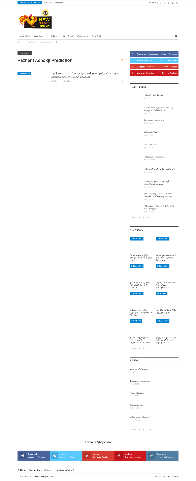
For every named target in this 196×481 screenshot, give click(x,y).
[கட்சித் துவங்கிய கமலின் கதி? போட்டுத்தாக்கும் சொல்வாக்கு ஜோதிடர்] (167, 245)
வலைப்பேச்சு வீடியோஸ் (65, 470)
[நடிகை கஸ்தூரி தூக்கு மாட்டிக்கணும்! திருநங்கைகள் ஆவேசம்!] (141, 327)
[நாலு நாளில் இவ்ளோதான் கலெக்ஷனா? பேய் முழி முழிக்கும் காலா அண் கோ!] (167, 327)
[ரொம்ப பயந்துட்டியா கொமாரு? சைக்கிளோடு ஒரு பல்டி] (136, 184)
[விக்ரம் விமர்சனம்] (136, 135)
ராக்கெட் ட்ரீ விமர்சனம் (153, 95)
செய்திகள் (39, 36)
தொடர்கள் (96, 36)
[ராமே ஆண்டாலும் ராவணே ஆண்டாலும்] (136, 172)
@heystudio (104, 442)
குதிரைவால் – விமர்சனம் (154, 157)
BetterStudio (173, 476)
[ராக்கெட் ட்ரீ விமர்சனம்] (136, 98)
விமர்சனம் (54, 36)
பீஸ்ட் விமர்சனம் (150, 144)
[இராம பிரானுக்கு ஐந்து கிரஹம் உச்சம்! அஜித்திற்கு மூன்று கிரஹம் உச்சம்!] (141, 245)
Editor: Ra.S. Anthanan (53, 2)
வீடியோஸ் (81, 36)
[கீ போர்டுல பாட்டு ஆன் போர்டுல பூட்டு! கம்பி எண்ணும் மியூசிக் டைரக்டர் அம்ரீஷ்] (136, 209)
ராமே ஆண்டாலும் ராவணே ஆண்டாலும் (159, 169)
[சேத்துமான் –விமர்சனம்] (136, 123)
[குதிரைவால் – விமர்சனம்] (136, 160)
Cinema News (24, 74)
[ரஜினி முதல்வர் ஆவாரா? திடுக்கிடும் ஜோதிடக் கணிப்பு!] (141, 272)
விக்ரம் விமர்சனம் (151, 132)
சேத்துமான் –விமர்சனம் (154, 120)
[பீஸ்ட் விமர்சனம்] (136, 147)
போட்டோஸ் (68, 36)
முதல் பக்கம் (24, 36)
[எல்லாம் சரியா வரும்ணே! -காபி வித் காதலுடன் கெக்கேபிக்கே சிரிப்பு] (136, 111)
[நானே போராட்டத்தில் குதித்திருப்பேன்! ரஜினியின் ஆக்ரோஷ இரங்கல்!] (141, 300)
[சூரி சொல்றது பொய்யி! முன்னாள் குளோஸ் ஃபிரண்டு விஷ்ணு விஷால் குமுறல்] (136, 197)
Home (23, 470)
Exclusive (161, 293)
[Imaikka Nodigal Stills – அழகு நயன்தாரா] (167, 300)
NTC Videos (136, 321)
